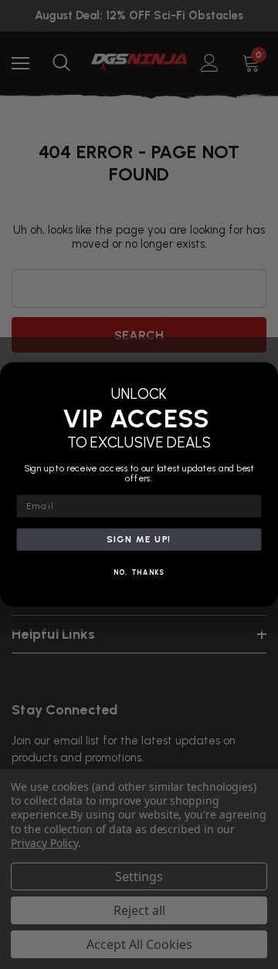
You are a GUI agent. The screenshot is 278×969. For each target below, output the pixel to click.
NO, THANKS (139, 572)
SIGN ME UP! (139, 539)
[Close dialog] (266, 374)
